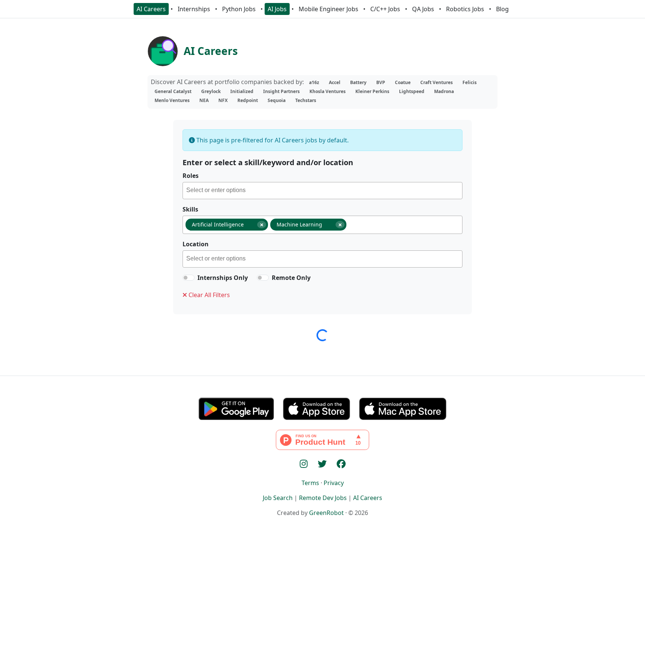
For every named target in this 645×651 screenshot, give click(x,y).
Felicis (469, 82)
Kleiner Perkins (372, 91)
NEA (204, 100)
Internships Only (222, 278)
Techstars (305, 100)
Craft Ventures (436, 82)
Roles (191, 176)
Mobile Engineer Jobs (328, 9)
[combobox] (322, 190)
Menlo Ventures (172, 100)
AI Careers (151, 9)
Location (196, 244)
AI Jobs (277, 9)
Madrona (444, 91)
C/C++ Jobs (385, 9)
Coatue (403, 82)
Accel (334, 82)
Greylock (211, 91)
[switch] (188, 278)
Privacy (334, 483)
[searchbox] (324, 191)
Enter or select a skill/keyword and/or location (268, 162)
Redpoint (247, 100)
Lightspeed (411, 91)
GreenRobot (326, 513)
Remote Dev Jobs (323, 498)
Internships (194, 9)
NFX (223, 100)
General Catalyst (173, 91)
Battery (358, 82)
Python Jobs (239, 9)
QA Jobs (423, 9)
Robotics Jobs (465, 9)
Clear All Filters (208, 295)
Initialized (241, 91)
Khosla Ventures (327, 91)
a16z (314, 82)
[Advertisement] (322, 596)
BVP (380, 82)
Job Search (278, 498)
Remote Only (291, 278)
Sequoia (277, 100)
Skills (190, 209)
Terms (310, 483)
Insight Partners (281, 91)
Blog (502, 9)
